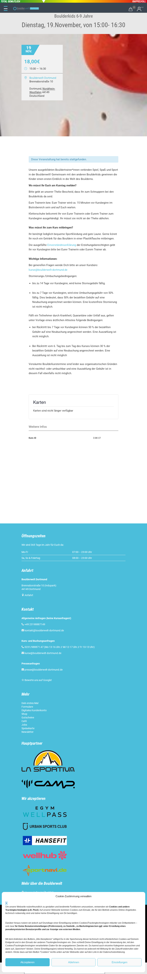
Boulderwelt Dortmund (42, 78)
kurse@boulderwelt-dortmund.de (48, 269)
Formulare (27, 706)
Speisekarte (28, 728)
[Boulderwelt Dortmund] (26, 8)
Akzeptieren (27, 962)
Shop (24, 713)
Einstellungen (119, 962)
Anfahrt (29, 595)
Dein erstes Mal (30, 703)
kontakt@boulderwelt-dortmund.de (44, 630)
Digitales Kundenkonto (34, 710)
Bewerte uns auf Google (38, 680)
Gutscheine (28, 717)
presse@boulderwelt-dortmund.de (42, 669)
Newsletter (28, 731)
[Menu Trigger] (5, 8)
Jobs (24, 724)
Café (24, 721)
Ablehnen (73, 962)
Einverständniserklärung (61, 245)
